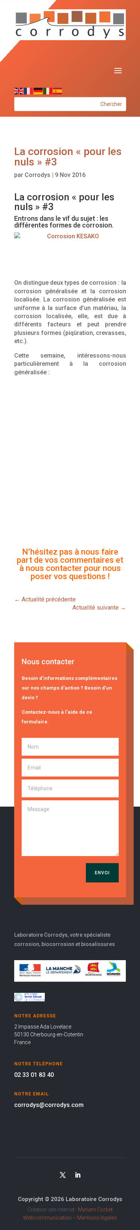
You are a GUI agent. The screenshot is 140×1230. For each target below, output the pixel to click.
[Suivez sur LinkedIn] (78, 1175)
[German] (38, 90)
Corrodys (37, 174)
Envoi (102, 872)
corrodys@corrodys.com (49, 1104)
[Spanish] (58, 90)
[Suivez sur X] (63, 1175)
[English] (19, 90)
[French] (29, 90)
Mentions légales (97, 1218)
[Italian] (48, 90)
